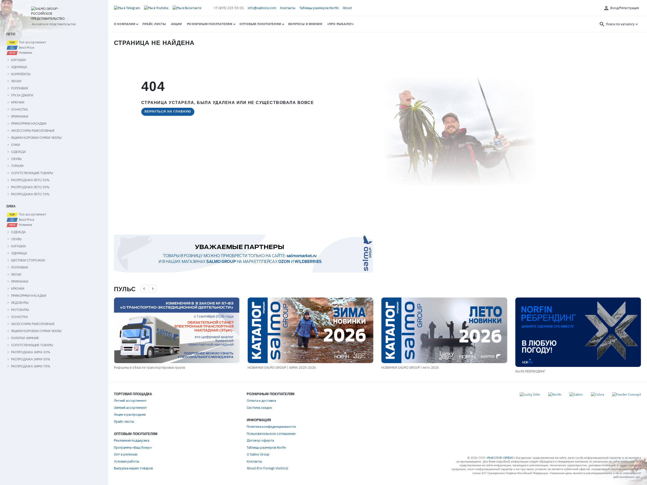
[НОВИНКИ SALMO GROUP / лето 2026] (381, 330)
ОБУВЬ (16, 159)
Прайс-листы (154, 23)
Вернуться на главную (168, 111)
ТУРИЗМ (17, 166)
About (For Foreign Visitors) (267, 468)
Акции (176, 23)
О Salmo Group (258, 454)
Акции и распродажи (130, 414)
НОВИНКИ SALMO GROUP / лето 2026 (347, 367)
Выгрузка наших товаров (133, 468)
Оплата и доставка (261, 400)
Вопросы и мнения (305, 23)
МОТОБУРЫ (20, 310)
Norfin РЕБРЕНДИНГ (467, 371)
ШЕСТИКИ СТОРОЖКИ (28, 260)
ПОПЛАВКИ (19, 88)
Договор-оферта (260, 440)
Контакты (287, 8)
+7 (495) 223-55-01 (229, 8)
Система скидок (259, 408)
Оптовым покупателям (260, 23)
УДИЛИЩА (19, 67)
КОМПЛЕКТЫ (21, 74)
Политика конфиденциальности (271, 426)
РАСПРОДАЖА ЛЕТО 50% (30, 187)
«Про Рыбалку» (340, 23)
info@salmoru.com (262, 8)
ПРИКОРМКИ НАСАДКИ (28, 124)
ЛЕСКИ (16, 81)
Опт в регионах (126, 454)
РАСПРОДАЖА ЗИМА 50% (30, 359)
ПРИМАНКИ (19, 117)
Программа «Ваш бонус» (133, 447)
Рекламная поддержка (131, 440)
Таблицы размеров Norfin (319, 8)
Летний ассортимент (130, 400)
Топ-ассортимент (32, 42)
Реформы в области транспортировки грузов (86, 367)
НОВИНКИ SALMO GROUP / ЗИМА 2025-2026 (219, 367)
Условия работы (126, 461)
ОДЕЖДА (18, 152)
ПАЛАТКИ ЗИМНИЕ (25, 338)
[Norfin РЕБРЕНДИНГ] (515, 332)
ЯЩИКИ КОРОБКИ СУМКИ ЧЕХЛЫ (36, 138)
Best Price (26, 48)
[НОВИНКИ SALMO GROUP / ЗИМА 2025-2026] (248, 330)
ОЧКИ (15, 145)
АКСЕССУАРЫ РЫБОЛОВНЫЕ (33, 131)
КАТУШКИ (18, 60)
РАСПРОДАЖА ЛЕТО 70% (30, 194)
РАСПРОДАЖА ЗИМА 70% (30, 366)
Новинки (25, 53)
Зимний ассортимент (130, 408)
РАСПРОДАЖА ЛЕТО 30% (30, 180)
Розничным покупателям (209, 23)
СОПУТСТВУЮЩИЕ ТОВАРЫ (32, 173)
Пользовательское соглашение (271, 434)
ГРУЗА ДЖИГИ (22, 95)
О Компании (124, 23)
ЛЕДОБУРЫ (20, 303)
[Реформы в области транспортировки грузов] (114, 330)
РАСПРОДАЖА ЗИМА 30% (30, 352)
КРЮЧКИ (17, 102)
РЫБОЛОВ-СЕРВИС (501, 458)
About (347, 8)
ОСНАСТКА (19, 109)
